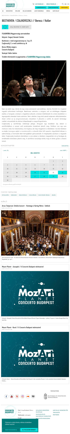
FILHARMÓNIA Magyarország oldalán (38, 57)
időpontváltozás (23, 195)
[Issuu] (17, 396)
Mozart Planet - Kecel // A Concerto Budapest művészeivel (21, 328)
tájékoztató (14, 195)
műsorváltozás (32, 195)
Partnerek (56, 414)
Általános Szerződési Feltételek (42, 411)
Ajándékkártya (41, 7)
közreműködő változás (44, 195)
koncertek (65, 146)
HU (65, 4)
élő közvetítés (5, 195)
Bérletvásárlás (51, 4)
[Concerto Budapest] (16, 4)
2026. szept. (63, 150)
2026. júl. (6, 150)
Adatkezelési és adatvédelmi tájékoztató (43, 415)
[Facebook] (6, 396)
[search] (63, 4)
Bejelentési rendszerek (43, 418)
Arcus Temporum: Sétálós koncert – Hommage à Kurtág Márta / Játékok (26, 206)
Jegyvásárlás (39, 4)
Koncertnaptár (53, 7)
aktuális (54, 195)
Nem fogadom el (11, 430)
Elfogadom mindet (29, 430)
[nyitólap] (3, 11)
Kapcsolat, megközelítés (60, 410)
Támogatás (64, 7)
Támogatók (56, 412)
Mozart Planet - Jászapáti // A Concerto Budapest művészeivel (23, 267)
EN (68, 4)
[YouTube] (12, 396)
